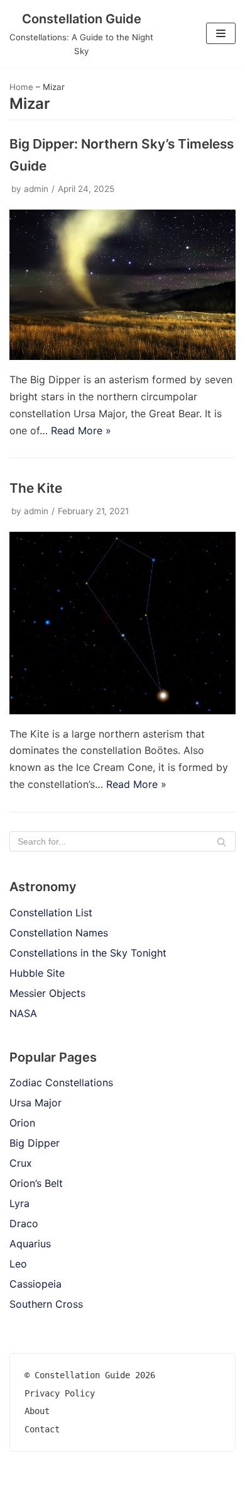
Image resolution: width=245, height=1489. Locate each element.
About (37, 1411)
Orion (22, 1122)
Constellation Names (58, 932)
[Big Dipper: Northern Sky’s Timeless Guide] (122, 356)
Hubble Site (37, 973)
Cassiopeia (35, 1284)
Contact (42, 1429)
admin (36, 189)
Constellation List (50, 912)
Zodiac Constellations (61, 1082)
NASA (23, 1013)
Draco (23, 1223)
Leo (18, 1263)
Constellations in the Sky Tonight (87, 953)
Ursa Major (35, 1102)
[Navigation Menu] (221, 33)
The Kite (35, 488)
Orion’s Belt (36, 1183)
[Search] (221, 841)
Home (21, 87)
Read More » (81, 430)
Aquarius (30, 1243)
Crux (20, 1163)
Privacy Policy (59, 1393)
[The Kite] (122, 710)
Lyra (19, 1203)
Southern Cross (46, 1304)
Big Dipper (34, 1143)
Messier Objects (47, 993)
